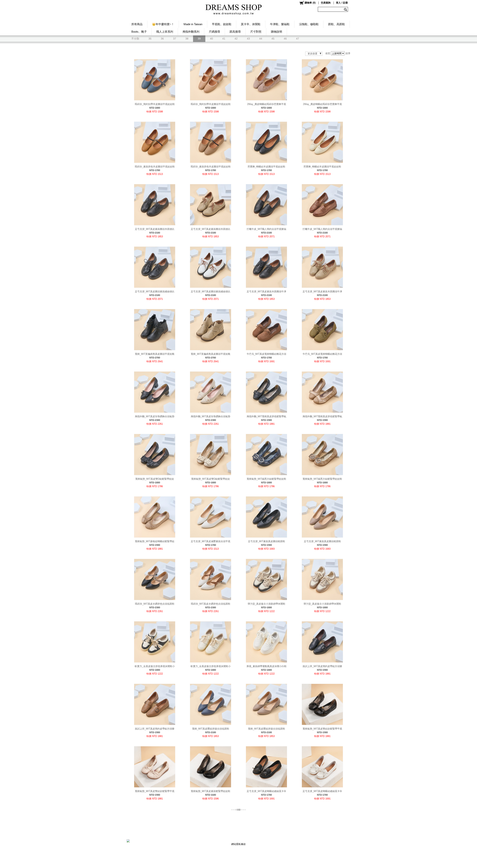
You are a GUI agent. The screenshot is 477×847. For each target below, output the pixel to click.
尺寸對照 (255, 31)
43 (248, 38)
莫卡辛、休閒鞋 (250, 24)
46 (285, 38)
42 (236, 38)
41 (223, 38)
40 (211, 38)
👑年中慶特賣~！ (163, 24)
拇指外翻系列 (191, 31)
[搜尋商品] (345, 9)
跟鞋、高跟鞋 (336, 24)
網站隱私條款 (238, 844)
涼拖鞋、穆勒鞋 (309, 24)
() (310, 2)
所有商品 (137, 24)
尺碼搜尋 (214, 31)
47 (297, 38)
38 (186, 38)
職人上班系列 (164, 31)
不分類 (135, 38)
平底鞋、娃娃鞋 (221, 24)
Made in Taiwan (193, 24)
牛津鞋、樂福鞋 (280, 24)
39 (199, 38)
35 (150, 38)
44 (260, 38)
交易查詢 (326, 2)
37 (174, 38)
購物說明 (276, 31)
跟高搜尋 (235, 31)
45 (272, 38)
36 (162, 38)
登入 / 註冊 (342, 2)
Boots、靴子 (139, 31)
